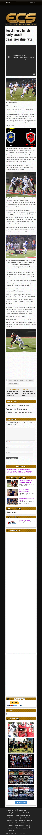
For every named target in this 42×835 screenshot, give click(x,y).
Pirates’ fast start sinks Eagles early (17, 405)
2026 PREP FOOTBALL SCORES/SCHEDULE (25, 481)
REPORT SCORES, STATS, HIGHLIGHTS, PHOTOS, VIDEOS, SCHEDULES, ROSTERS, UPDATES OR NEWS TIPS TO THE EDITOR (19, 471)
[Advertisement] (23, 8)
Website (8, 452)
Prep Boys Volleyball (25, 820)
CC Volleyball (10, 830)
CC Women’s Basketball (13, 828)
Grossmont (29, 380)
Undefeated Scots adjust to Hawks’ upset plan (13, 393)
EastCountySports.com (16, 380)
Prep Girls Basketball (12, 818)
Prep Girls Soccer (11, 820)
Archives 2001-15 (11, 810)
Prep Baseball (24, 813)
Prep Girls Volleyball (12, 823)
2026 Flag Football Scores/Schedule (24, 490)
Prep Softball (10, 815)
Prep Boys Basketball (23, 815)
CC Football (24, 823)
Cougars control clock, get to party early (28, 393)
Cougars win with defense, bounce (16, 409)
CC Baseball (9, 825)
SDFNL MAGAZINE (24, 520)
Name (8, 442)
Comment (9, 427)
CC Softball (26, 828)
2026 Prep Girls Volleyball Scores (26, 499)
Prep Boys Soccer (27, 818)
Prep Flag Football (12, 813)
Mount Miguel (13, 384)
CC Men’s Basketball (21, 825)
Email (8, 447)
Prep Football (23, 810)
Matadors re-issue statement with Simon (19, 412)
